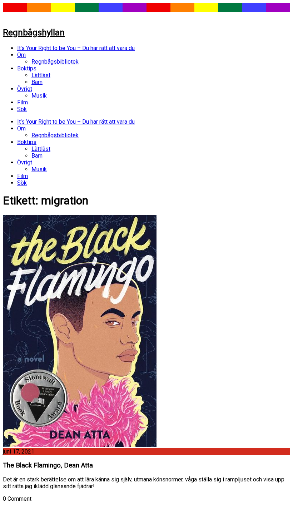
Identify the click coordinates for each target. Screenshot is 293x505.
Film (22, 102)
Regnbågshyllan (34, 33)
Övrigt (24, 88)
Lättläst (40, 75)
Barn (37, 82)
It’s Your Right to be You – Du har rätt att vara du (76, 48)
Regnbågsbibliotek (55, 61)
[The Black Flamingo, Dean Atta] (80, 444)
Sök (22, 109)
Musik (39, 95)
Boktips (26, 68)
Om (21, 54)
